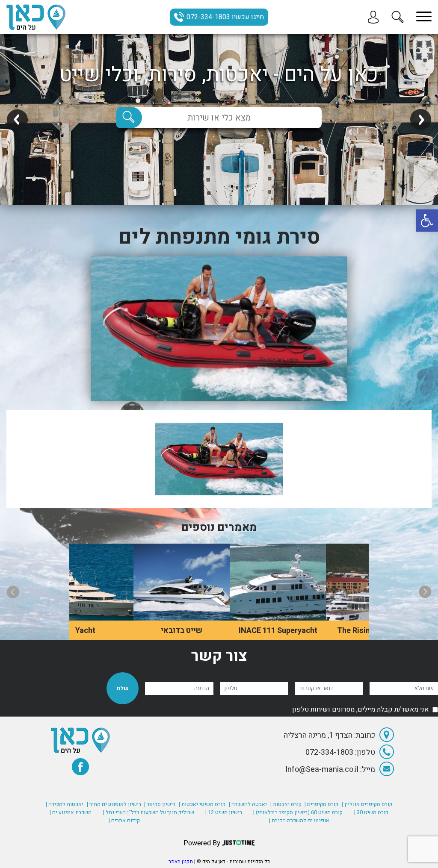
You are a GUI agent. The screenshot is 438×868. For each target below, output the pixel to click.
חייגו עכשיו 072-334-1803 (225, 17)
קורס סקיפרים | (321, 804)
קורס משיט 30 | (371, 812)
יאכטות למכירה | (64, 804)
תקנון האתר (181, 861)
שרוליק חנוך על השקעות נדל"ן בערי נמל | (148, 812)
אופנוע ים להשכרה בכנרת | (299, 820)
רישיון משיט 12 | (223, 812)
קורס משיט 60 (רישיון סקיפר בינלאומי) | (298, 812)
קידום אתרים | (124, 820)
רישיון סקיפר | (159, 804)
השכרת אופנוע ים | (71, 812)
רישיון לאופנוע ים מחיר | (114, 804)
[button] (427, 220)
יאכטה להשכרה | (248, 804)
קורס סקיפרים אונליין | (367, 804)
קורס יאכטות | (286, 804)
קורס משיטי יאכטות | (202, 804)
